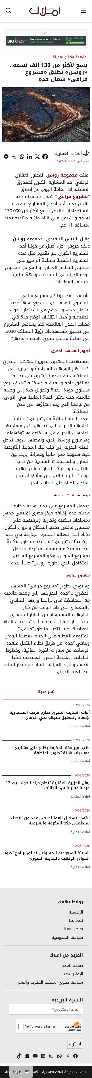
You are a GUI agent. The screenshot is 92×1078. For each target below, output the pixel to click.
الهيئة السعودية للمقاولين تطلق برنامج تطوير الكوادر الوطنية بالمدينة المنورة (46, 855)
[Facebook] (45, 156)
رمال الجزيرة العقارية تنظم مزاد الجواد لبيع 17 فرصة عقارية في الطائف (48, 785)
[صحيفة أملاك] (44, 11)
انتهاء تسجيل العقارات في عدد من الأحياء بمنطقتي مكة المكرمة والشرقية (50, 820)
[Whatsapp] (22, 156)
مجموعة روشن (62, 175)
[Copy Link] (14, 156)
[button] (8, 11)
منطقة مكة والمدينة (69, 57)
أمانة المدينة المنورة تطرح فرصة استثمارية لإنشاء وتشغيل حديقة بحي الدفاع (50, 715)
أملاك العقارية (68, 153)
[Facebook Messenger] (6, 156)
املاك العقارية (80, 797)
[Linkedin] (29, 156)
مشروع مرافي (78, 575)
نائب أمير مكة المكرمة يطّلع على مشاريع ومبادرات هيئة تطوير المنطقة (52, 750)
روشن (19, 239)
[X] (37, 156)
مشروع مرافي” (71, 196)
